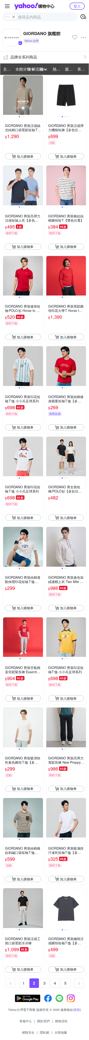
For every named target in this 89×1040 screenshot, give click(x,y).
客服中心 (25, 1021)
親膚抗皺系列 (70, 69)
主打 (7, 69)
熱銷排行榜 (57, 69)
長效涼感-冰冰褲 (82, 69)
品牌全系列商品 (23, 57)
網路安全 (28, 1032)
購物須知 (61, 1021)
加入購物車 (25, 156)
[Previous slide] (6, 95)
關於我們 (43, 1021)
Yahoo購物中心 (34, 6)
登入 (77, 6)
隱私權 (44, 1032)
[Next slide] (40, 95)
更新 (77, 1009)
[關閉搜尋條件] (13, 17)
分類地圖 (61, 1032)
